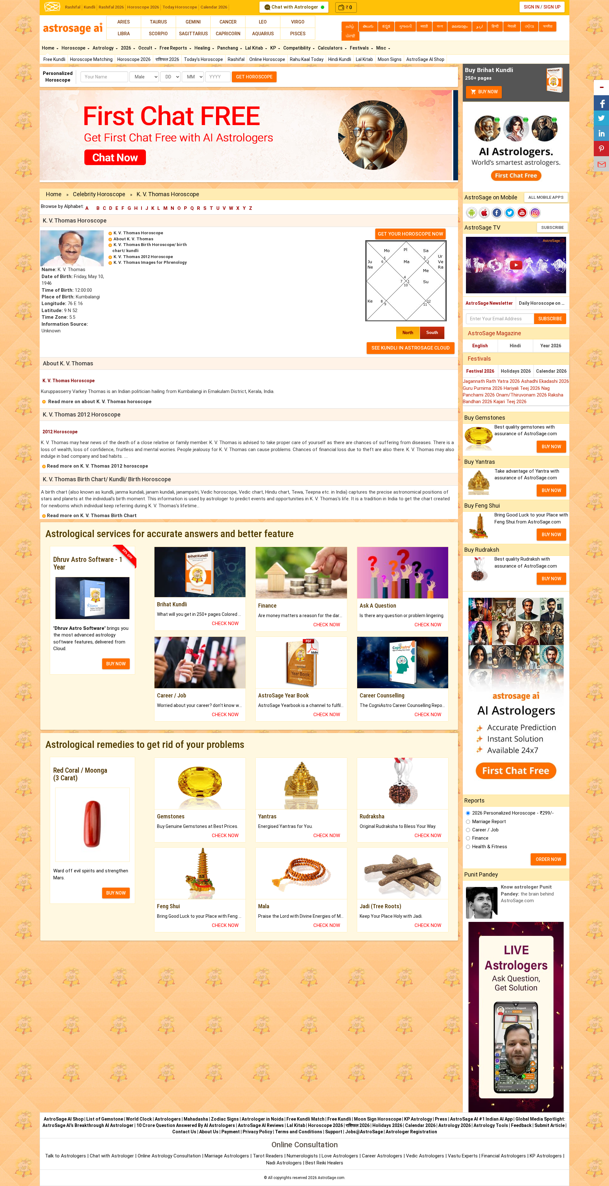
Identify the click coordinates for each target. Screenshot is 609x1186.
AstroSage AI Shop (425, 59)
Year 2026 (550, 345)
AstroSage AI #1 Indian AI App (481, 1119)
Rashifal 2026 (111, 7)
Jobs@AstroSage (364, 1131)
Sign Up (551, 7)
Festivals (360, 47)
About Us (209, 1131)
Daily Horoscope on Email (544, 303)
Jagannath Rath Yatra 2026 (492, 381)
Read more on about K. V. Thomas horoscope (100, 401)
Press (441, 1119)
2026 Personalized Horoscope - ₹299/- (513, 813)
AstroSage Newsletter (489, 303)
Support (333, 1131)
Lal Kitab (364, 59)
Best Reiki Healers (324, 1163)
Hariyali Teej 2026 (522, 388)
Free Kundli (54, 59)
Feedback (521, 1125)
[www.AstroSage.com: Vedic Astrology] (52, 6)
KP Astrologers (546, 1156)
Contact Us (184, 1131)
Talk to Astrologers (65, 1156)
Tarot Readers (268, 1156)
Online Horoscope (267, 59)
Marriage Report (489, 821)
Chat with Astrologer (294, 7)
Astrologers (168, 1119)
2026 (126, 47)
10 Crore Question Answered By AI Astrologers (185, 1125)
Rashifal (72, 7)
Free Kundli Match (305, 1119)
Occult (145, 47)
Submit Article (549, 1125)
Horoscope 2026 (143, 7)
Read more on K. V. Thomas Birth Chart (92, 515)
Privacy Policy (257, 1131)
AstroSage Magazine (494, 333)
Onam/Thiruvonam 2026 (522, 395)
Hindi (515, 345)
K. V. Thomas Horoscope (138, 232)
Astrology (104, 47)
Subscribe (552, 227)
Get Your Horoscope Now (410, 234)
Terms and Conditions (298, 1131)
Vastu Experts (463, 1156)
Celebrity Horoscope (99, 194)
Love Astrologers (340, 1156)
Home (48, 47)
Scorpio (158, 33)
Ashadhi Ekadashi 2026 (545, 381)
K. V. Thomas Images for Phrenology (150, 262)
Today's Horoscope (203, 59)
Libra (124, 33)
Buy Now (487, 91)
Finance (480, 838)
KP (273, 47)
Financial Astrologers (503, 1156)
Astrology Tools (491, 1125)
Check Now (225, 623)
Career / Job (485, 830)
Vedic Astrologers (425, 1156)
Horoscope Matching (91, 59)
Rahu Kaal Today (307, 59)
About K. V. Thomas (133, 239)
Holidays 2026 (516, 371)
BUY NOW (116, 663)
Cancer (228, 21)
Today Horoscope (179, 7)
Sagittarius (193, 33)
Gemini (193, 21)
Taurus (158, 21)
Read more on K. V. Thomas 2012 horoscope (97, 466)
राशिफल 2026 (167, 59)
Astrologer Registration (411, 1131)
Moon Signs (390, 59)
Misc (381, 47)
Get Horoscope (254, 76)
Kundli (89, 7)
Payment (230, 1131)
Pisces (297, 33)
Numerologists (303, 1156)
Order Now (548, 859)
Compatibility (297, 47)
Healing (202, 47)
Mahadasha (196, 1119)
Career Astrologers (382, 1156)
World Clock (139, 1119)
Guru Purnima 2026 (483, 388)
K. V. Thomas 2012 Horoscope (143, 256)
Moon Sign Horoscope (377, 1119)
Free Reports (174, 47)
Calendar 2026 (213, 7)
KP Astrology (418, 1119)
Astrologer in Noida (263, 1119)
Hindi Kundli (339, 59)
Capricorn (228, 33)
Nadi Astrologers (284, 1163)
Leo (263, 21)
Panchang (228, 47)
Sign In (532, 7)
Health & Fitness (489, 847)
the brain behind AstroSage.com (527, 893)
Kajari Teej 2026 (510, 401)
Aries (123, 21)
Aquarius (263, 33)
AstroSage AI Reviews (261, 1125)
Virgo (297, 21)
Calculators (331, 47)
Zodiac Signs (225, 1119)
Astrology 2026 (454, 1125)
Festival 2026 (480, 371)
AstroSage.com (331, 1178)
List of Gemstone (104, 1119)
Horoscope (74, 47)
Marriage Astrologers (227, 1156)
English (480, 345)
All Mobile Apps (546, 197)
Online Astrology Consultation (170, 1156)
